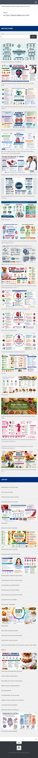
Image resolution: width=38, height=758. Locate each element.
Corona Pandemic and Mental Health (10, 585)
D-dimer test (4, 523)
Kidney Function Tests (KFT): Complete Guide (13, 130)
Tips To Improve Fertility (7, 492)
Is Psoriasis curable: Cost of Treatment (10, 554)
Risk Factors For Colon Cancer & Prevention (11, 635)
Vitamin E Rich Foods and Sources (9, 640)
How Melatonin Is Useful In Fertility (9, 487)
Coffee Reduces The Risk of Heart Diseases (11, 580)
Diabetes (5, 12)
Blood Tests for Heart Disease (9, 330)
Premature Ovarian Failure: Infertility (10, 497)
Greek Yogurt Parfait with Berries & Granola (11, 671)
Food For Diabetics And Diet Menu (9, 676)
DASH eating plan (5, 219)
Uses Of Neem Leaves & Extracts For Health (11, 594)
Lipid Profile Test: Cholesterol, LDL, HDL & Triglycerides (15, 309)
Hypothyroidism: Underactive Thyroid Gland (11, 575)
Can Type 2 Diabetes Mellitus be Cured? (16, 15)
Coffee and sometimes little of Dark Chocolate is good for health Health (18, 645)
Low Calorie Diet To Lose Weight (9, 599)
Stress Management (6, 690)
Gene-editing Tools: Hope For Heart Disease (11, 681)
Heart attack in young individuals (9, 731)
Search (2, 34)
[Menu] (36, 2)
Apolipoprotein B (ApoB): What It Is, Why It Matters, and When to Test (19, 175)
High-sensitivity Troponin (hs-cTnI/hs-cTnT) (12, 264)
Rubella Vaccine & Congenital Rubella (10, 685)
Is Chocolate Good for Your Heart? (9, 501)
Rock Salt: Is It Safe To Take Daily (9, 528)
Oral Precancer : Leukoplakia (8, 604)
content (4, 479)
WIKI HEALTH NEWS (7, 28)
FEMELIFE (3, 650)
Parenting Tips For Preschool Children (10, 590)
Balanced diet (4, 625)
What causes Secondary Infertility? (9, 630)
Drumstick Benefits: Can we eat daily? (10, 695)
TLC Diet (3, 373)
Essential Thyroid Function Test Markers (11, 62)
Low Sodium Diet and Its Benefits (9, 705)
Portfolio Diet (4, 395)
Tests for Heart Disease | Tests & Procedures (13, 352)
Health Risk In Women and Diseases (10, 709)
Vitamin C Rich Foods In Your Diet (9, 549)
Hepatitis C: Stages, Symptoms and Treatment (12, 700)
